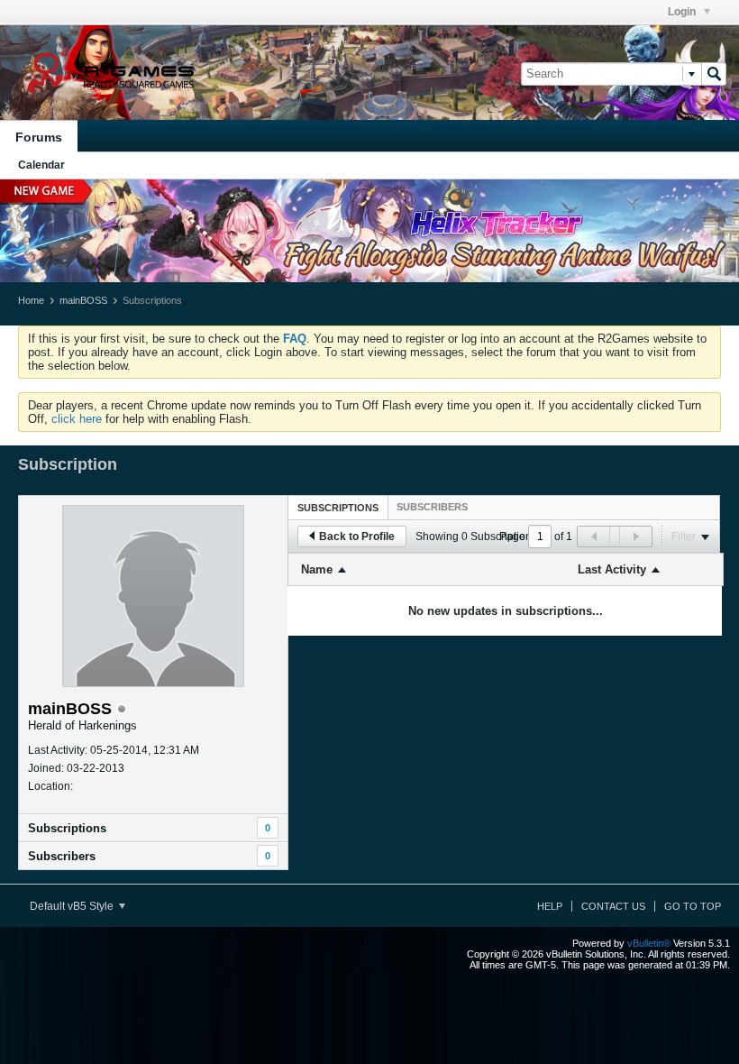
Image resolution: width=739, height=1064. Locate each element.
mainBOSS (83, 300)
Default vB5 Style (73, 906)
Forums (38, 137)
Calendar (41, 165)
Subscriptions (67, 828)
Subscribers (62, 856)
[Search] (713, 74)
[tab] (337, 507)
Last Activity (612, 569)
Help (549, 906)
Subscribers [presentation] (432, 506)
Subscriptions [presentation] (338, 507)
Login (683, 11)
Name (317, 569)
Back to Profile (357, 536)
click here (76, 419)
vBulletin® (649, 943)
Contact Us (613, 906)
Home (31, 300)
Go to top (692, 906)
